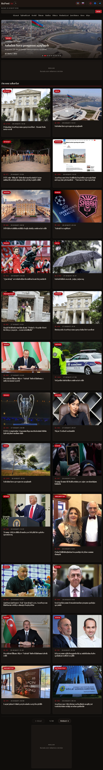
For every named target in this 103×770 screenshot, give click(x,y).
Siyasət (16, 15)
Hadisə (48, 15)
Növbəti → (64, 721)
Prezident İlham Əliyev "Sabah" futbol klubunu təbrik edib (25, 654)
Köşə (88, 15)
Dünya (55, 15)
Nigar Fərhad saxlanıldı (65, 431)
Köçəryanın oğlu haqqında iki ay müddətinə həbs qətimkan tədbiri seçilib (75, 654)
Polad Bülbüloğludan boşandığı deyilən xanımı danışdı (74, 553)
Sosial (34, 15)
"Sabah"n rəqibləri (62, 228)
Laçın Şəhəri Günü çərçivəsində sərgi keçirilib (22, 704)
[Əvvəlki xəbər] (4, 39)
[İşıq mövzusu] (15, 3)
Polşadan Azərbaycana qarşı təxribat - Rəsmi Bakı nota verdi (24, 128)
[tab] (42, 55)
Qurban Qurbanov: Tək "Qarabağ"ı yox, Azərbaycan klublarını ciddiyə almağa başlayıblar (25, 604)
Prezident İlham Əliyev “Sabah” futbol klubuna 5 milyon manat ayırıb (23, 379)
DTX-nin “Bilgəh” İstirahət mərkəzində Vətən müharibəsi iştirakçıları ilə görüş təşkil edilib (22, 178)
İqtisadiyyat (25, 15)
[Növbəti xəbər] (99, 39)
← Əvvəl (38, 721)
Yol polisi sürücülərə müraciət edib (69, 380)
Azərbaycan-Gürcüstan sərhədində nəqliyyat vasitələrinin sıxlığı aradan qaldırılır (74, 705)
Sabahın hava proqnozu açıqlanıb (27, 45)
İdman (40, 15)
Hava (82, 15)
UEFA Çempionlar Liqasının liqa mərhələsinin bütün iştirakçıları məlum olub (24, 432)
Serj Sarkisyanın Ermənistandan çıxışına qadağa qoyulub (75, 604)
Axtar (98, 11)
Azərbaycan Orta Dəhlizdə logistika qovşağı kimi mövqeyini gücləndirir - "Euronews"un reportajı (75, 178)
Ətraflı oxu (11, 54)
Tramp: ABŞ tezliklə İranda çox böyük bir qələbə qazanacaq (23, 533)
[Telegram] (100, 3)
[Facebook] (95, 3)
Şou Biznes (74, 15)
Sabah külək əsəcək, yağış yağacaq (69, 279)
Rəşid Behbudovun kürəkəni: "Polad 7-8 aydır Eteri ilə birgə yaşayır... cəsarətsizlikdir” (24, 328)
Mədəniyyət (63, 15)
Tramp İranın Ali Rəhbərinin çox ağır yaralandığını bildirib (76, 482)
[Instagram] (91, 3)
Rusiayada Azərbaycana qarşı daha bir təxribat (74, 329)
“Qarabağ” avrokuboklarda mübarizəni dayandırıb (24, 279)
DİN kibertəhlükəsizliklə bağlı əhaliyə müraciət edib (25, 228)
